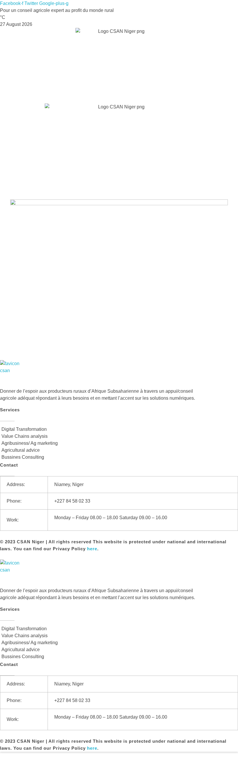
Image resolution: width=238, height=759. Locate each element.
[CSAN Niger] (14, 374)
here (92, 548)
